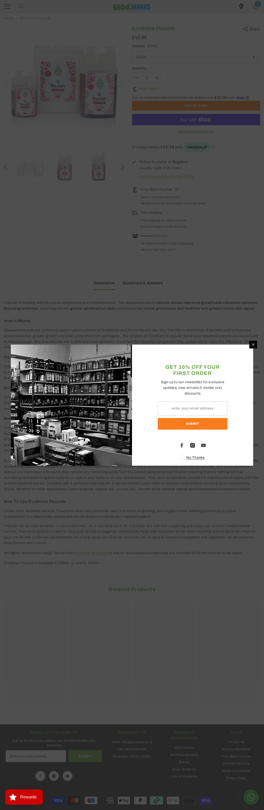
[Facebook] (181, 445)
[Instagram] (192, 445)
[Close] (253, 344)
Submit (192, 423)
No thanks (195, 458)
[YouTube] (203, 445)
